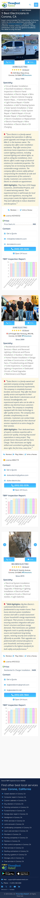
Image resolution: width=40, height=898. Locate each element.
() (25, 70)
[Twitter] (6, 886)
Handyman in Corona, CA (13, 817)
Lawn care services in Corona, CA (16, 831)
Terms (12, 889)
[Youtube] (15, 886)
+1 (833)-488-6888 (15, 883)
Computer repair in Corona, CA (15, 797)
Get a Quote (12, 233)
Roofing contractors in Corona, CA (16, 851)
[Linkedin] (19, 886)
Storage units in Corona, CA (14, 858)
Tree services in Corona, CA (14, 861)
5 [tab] (23, 554)
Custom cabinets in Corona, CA (15, 800)
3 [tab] (19, 554)
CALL (10, 62)
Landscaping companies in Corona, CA (17, 828)
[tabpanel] (20, 48)
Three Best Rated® (22, 894)
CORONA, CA (15, 10)
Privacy (4, 889)
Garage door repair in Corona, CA (16, 814)
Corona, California (19, 789)
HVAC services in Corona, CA (14, 821)
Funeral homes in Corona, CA (14, 811)
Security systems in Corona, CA (15, 855)
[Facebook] (2, 886)
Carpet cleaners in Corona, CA (14, 794)
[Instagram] (10, 886)
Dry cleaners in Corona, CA (13, 804)
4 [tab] (21, 554)
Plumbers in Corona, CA (12, 834)
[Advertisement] (20, 758)
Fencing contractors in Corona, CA (16, 807)
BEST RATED (5, 10)
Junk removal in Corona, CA (14, 824)
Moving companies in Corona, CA (16, 838)
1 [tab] (16, 554)
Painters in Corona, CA (12, 841)
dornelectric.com (14, 244)
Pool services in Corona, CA (14, 848)
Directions (28, 75)
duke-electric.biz (13, 480)
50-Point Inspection (15, 24)
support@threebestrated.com (18, 879)
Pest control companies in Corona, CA (17, 844)
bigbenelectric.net (14, 690)
